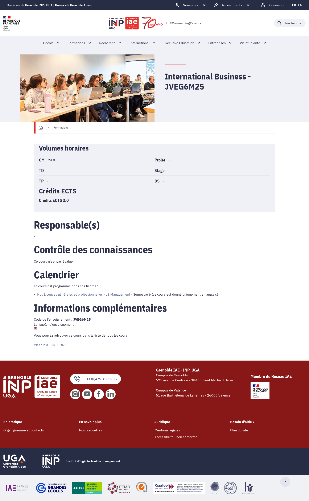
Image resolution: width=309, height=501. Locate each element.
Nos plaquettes (90, 430)
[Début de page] (287, 482)
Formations (61, 128)
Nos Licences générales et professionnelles (70, 294)
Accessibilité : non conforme (175, 437)
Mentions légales (167, 430)
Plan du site (239, 430)
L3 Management (118, 294)
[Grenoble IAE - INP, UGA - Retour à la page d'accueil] (136, 23)
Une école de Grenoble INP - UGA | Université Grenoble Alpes (49, 5)
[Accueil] (40, 127)
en (300, 5)
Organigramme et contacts (23, 430)
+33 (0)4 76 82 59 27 (101, 379)
